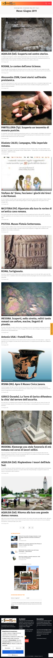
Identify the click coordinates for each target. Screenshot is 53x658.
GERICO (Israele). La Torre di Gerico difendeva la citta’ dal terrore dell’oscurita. (26, 398)
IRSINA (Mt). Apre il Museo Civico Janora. (23, 384)
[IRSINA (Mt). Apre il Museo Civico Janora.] (26, 365)
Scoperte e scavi (7, 50)
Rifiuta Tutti (18, 648)
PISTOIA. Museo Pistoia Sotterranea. (21, 223)
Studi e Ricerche (7, 267)
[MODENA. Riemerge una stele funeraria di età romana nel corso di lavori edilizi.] (26, 427)
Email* (28, 598)
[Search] (45, 3)
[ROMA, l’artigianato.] (26, 252)
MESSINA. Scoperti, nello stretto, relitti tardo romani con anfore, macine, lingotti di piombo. (26, 321)
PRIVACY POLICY (38, 656)
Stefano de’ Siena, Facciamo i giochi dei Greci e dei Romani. (26, 195)
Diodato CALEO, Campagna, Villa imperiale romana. (24, 144)
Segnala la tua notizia (52, 329)
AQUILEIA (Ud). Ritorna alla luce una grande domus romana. (25, 514)
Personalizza (7, 648)
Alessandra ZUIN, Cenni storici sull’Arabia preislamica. (23, 79)
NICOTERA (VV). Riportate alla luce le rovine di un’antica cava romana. (26, 210)
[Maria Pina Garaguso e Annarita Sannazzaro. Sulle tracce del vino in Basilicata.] (14, 558)
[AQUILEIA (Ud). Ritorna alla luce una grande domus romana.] (26, 493)
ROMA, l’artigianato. (12, 271)
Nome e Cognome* (15, 598)
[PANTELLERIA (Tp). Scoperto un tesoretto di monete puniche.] (26, 108)
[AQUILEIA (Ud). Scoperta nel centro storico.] (26, 34)
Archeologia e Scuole (8, 189)
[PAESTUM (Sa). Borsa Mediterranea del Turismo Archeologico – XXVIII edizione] (14, 551)
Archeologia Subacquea (9, 123)
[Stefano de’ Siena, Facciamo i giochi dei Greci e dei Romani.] (26, 174)
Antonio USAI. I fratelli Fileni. (17, 336)
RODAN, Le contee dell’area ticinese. (21, 66)
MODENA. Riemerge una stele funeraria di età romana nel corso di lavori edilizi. (26, 448)
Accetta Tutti (13, 652)
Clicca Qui (49, 625)
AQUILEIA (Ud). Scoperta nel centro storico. (24, 53)
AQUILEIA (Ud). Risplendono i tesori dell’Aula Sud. (25, 464)
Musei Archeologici (8, 380)
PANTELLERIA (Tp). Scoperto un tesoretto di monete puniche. (25, 129)
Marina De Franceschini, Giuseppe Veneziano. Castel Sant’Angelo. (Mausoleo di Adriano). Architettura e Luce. (30, 537)
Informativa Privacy (41, 638)
